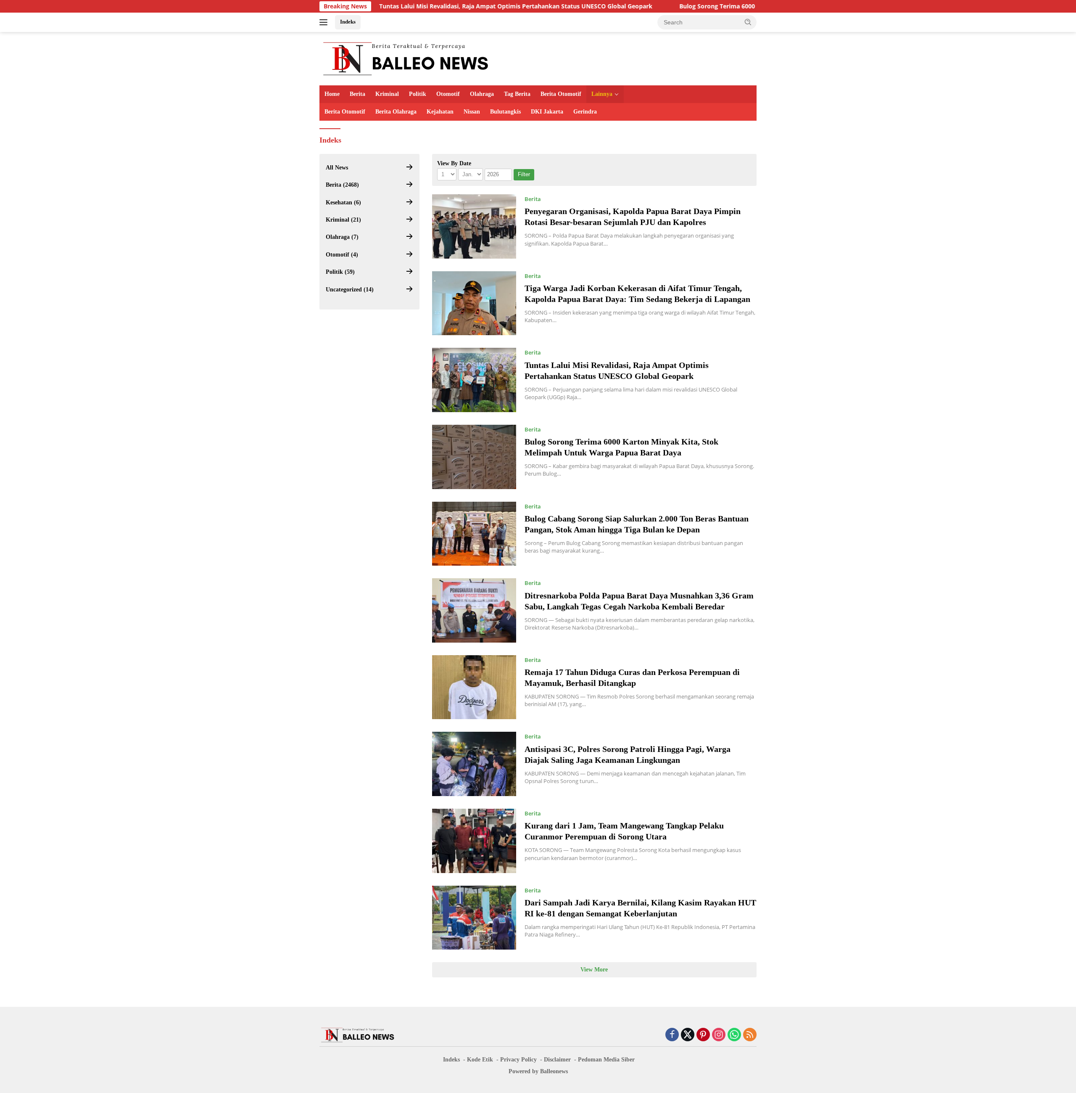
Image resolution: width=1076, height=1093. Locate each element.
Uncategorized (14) (350, 289)
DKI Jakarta (547, 112)
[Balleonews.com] (405, 58)
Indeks (348, 22)
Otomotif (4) (342, 254)
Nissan (472, 112)
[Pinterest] (703, 1035)
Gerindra (585, 112)
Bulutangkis (505, 112)
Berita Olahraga (396, 112)
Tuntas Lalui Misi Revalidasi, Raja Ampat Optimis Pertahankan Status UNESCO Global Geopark (458, 6)
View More (594, 969)
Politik (417, 94)
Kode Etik (480, 1059)
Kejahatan (440, 112)
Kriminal (387, 94)
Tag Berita (517, 94)
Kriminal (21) (343, 220)
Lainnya (601, 94)
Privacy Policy (518, 1059)
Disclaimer (557, 1059)
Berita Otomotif (561, 94)
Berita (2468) (342, 185)
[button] (748, 22)
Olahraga (482, 94)
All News (337, 167)
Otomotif (448, 94)
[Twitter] (687, 1035)
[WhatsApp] (734, 1035)
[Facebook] (672, 1035)
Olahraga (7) (342, 237)
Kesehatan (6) (343, 202)
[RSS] (750, 1035)
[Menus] (325, 22)
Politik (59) (340, 272)
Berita (357, 94)
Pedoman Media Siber (606, 1059)
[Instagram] (718, 1035)
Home (332, 94)
